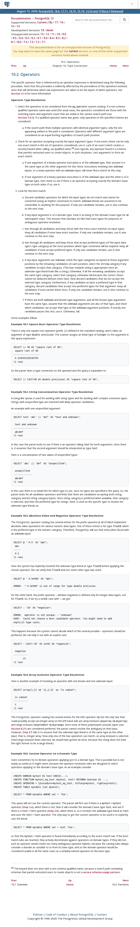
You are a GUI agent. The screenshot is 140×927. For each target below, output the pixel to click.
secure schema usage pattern (101, 872)
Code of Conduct (56, 914)
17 (56, 22)
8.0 (19, 42)
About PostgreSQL (82, 914)
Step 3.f (27, 732)
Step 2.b (53, 810)
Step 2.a (28, 807)
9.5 (15, 38)
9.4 (21, 38)
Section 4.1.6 (18, 93)
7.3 (31, 42)
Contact (102, 914)
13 (42, 34)
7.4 (25, 42)
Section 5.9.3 (25, 117)
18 (49, 22)
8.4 (51, 38)
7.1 (44, 42)
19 (42, 30)
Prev (14, 65)
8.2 (64, 38)
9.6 (64, 34)
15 (12, 26)
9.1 (39, 38)
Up (24, 65)
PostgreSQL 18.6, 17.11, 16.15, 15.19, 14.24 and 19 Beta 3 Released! (81, 11)
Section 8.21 (18, 728)
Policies (38, 914)
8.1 (13, 42)
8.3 (58, 38)
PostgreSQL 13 (44, 18)
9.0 (45, 38)
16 (61, 22)
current (73, 51)
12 (47, 34)
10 (58, 34)
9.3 (27, 38)
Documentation (21, 18)
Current (42, 22)
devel (49, 30)
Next (126, 65)
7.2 (37, 42)
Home (113, 65)
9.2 (33, 38)
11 (52, 34)
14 (18, 26)
